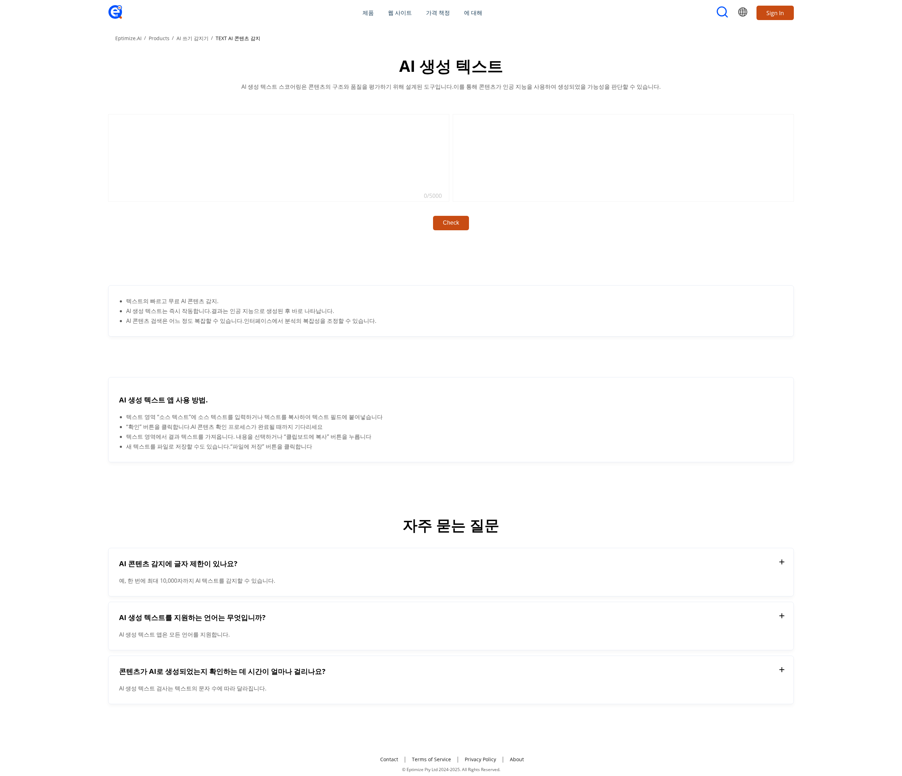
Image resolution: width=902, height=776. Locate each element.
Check (451, 223)
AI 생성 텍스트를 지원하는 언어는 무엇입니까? (192, 617)
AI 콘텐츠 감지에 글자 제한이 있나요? (178, 563)
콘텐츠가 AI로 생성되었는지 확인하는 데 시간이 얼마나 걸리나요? (222, 671)
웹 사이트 (400, 13)
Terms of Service (431, 759)
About (517, 759)
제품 (368, 13)
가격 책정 (438, 13)
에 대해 (473, 13)
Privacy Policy (480, 759)
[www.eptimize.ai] (115, 17)
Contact (389, 759)
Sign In (775, 13)
